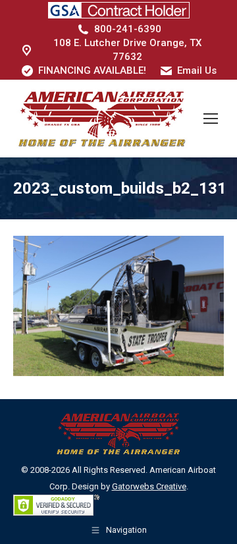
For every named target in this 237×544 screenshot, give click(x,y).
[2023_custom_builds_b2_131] (118, 306)
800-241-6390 (127, 29)
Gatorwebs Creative (149, 486)
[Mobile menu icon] (211, 118)
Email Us (197, 70)
